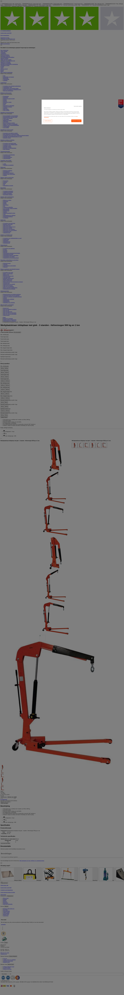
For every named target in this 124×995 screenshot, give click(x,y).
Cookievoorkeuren (47, 120)
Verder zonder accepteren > (78, 106)
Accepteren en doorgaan (76, 120)
